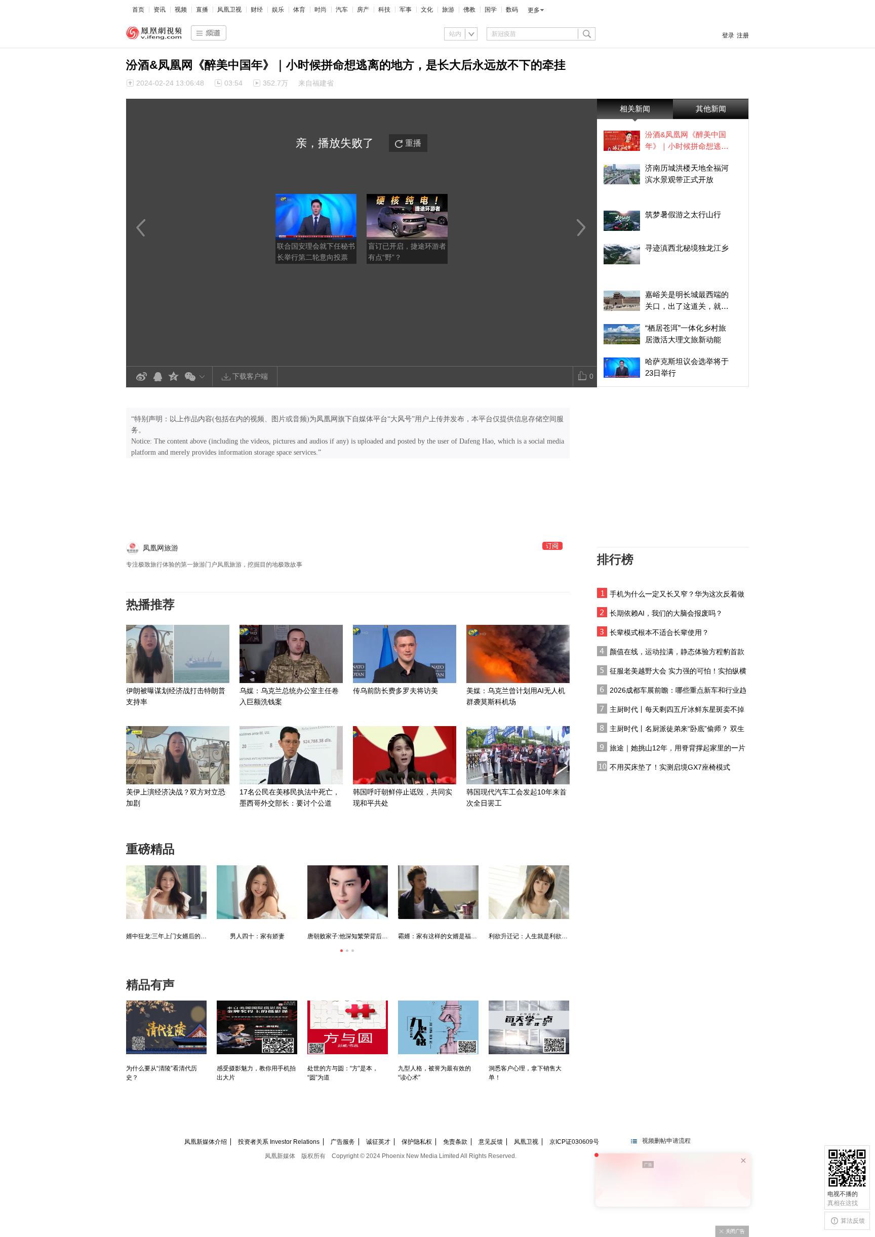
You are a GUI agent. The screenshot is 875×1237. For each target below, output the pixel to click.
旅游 (448, 9)
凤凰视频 (154, 33)
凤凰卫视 (229, 9)
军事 (406, 9)
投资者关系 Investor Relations (279, 1141)
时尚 (320, 9)
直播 (202, 9)
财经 (257, 9)
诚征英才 (378, 1141)
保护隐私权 (417, 1141)
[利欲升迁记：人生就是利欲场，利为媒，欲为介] (529, 892)
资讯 (159, 9)
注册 (743, 35)
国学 (491, 9)
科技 (384, 9)
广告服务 (343, 1141)
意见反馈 (491, 1141)
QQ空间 (173, 377)
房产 (363, 9)
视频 (181, 9)
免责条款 (455, 1141)
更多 (534, 10)
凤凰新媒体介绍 (205, 1141)
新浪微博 (141, 377)
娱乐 (278, 9)
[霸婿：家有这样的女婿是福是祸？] (438, 892)
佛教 (469, 9)
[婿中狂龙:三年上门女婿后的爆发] (166, 892)
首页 (138, 9)
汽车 (342, 9)
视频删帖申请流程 (666, 1140)
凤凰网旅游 (160, 548)
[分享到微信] (196, 376)
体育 (299, 9)
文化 (427, 9)
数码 (512, 9)
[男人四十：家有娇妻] (257, 892)
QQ (157, 377)
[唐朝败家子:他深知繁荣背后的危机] (347, 892)
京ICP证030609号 (574, 1141)
